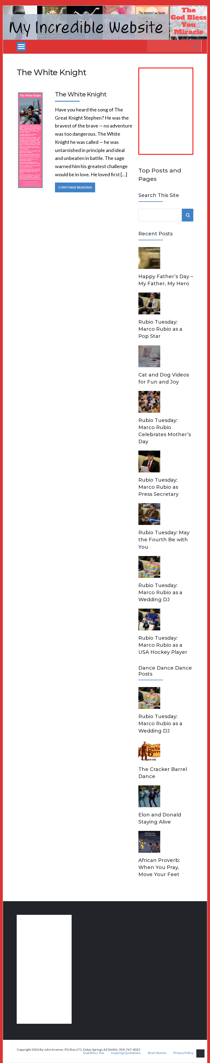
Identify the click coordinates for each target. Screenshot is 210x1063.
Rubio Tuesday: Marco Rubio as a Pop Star (160, 329)
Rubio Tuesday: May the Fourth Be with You (163, 540)
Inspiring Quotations (126, 1053)
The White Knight (80, 94)
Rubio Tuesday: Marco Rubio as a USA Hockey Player (162, 645)
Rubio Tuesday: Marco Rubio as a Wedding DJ (160, 592)
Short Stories (157, 1053)
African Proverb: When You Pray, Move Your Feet (159, 867)
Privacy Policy (183, 1053)
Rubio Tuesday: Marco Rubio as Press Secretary (158, 487)
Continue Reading (75, 187)
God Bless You (93, 1053)
